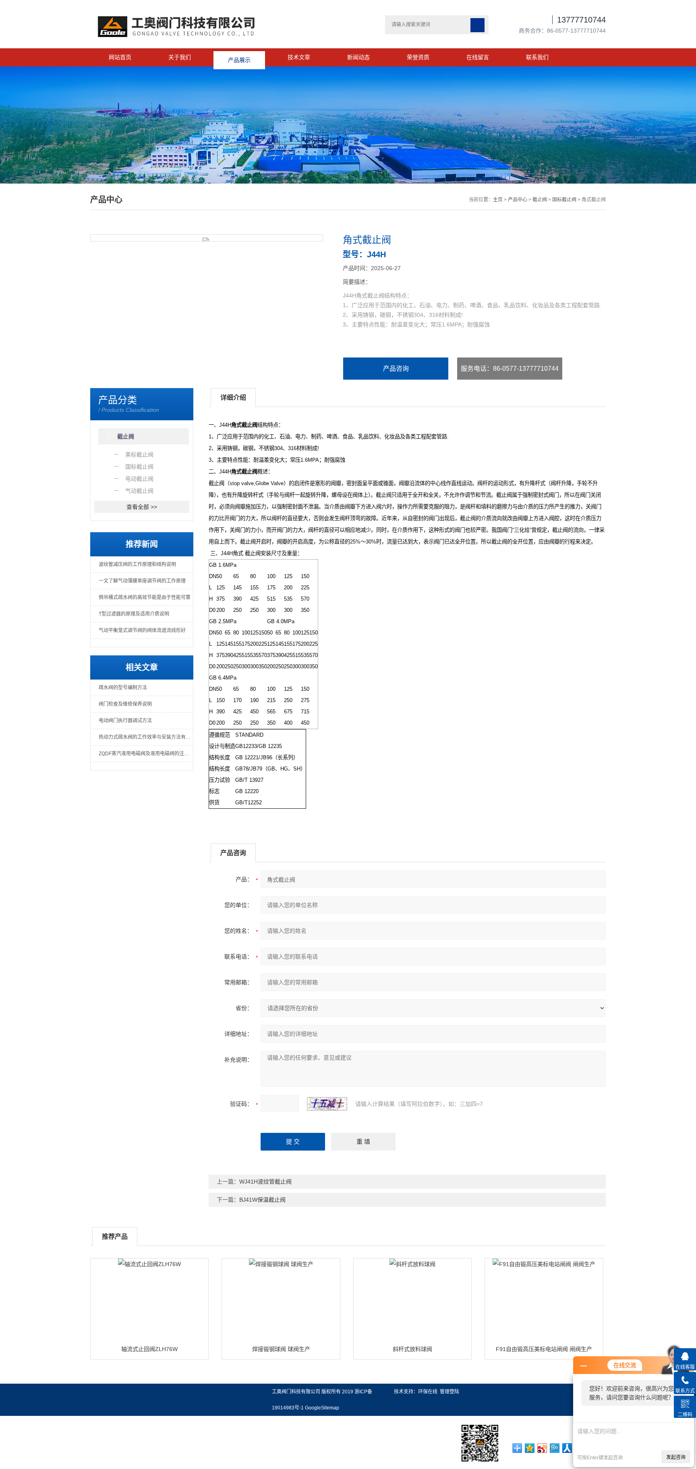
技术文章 (299, 57)
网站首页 (120, 57)
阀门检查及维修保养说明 (125, 704)
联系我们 (537, 57)
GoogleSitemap (322, 1408)
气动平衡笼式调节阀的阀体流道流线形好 (142, 630)
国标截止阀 (564, 199)
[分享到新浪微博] (542, 1448)
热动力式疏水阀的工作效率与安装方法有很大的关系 (146, 737)
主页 (498, 199)
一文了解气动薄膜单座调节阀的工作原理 (142, 581)
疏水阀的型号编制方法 (123, 687)
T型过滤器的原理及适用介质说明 (134, 614)
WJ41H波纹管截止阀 (265, 1181)
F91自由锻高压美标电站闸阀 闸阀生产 (544, 1349)
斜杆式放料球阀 (412, 1349)
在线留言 (477, 57)
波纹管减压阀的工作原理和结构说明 (137, 564)
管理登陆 (449, 1392)
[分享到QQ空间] (530, 1448)
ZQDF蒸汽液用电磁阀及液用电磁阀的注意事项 (146, 753)
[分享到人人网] (567, 1448)
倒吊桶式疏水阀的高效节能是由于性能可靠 (145, 597)
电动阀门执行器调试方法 (125, 720)
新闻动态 (358, 57)
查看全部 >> (141, 507)
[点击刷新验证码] (327, 1104)
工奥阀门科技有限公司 (296, 1392)
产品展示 (239, 57)
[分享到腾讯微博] (555, 1448)
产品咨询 (396, 368)
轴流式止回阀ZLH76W (149, 1349)
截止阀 (539, 199)
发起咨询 (676, 1457)
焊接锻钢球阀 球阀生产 (281, 1349)
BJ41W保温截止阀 (262, 1199)
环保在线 (427, 1392)
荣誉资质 (418, 57)
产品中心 (517, 199)
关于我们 (179, 57)
